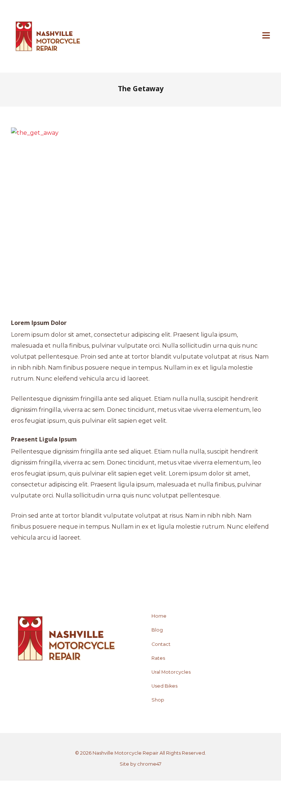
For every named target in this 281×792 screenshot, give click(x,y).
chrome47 (149, 764)
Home (158, 616)
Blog (157, 630)
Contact (161, 644)
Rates (158, 658)
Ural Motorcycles (171, 672)
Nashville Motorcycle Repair (125, 753)
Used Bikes (164, 686)
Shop (157, 700)
